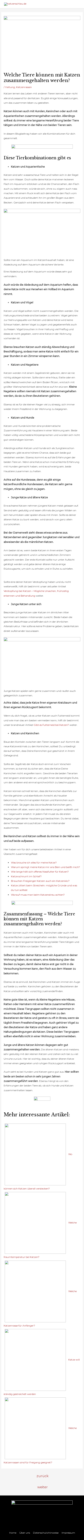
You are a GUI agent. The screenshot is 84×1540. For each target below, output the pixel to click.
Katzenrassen (24, 87)
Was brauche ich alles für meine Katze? (34, 862)
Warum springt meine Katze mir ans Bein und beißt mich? (45, 867)
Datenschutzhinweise (46, 1532)
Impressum (68, 1532)
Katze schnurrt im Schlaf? (26, 876)
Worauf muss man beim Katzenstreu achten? (38, 894)
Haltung (10, 87)
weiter (42, 1487)
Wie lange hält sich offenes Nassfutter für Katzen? (40, 871)
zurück (42, 1476)
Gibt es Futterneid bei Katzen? (51, 724)
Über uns (24, 1532)
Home (12, 1532)
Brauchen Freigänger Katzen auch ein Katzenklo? (40, 880)
